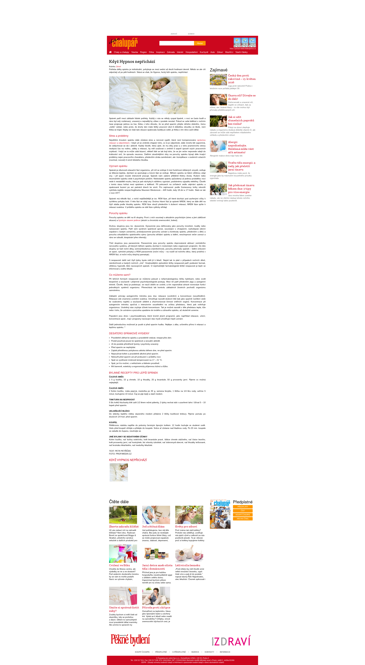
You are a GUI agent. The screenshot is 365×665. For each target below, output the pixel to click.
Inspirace (160, 52)
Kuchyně (204, 52)
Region (143, 52)
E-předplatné (179, 652)
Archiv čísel (243, 519)
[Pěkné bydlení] (130, 640)
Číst (243, 511)
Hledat (200, 43)
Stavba (134, 52)
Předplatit (243, 507)
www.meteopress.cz (248, 49)
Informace (225, 652)
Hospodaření (192, 52)
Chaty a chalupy (121, 52)
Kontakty (209, 652)
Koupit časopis (243, 515)
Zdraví (174, 34)
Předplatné (161, 652)
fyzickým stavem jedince (129, 220)
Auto (212, 52)
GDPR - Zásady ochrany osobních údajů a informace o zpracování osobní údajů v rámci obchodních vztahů (182, 662)
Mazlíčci (229, 52)
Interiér (180, 52)
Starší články (241, 52)
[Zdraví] (231, 640)
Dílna (151, 52)
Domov (191, 34)
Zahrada (171, 52)
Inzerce (195, 652)
